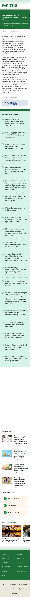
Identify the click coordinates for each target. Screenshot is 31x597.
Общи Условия (22, 584)
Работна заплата (13, 498)
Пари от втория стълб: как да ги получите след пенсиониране (16, 347)
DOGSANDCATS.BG (22, 567)
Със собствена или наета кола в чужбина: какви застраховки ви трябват (15, 158)
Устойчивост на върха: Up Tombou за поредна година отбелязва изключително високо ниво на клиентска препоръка (15, 185)
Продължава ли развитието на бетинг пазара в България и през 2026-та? (16, 312)
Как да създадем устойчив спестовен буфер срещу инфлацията (15, 135)
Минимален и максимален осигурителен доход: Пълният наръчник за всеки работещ (16, 232)
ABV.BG (4, 554)
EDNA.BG (19, 554)
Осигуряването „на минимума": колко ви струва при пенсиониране (16, 219)
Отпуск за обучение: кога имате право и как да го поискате (15, 324)
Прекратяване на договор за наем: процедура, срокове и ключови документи (16, 335)
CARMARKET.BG (6, 567)
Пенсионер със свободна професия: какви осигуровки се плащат (15, 146)
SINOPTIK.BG (20, 558)
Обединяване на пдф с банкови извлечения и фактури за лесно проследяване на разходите (16, 257)
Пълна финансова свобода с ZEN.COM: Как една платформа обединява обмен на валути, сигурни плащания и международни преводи (16, 298)
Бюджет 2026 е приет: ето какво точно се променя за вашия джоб (16, 199)
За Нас (5, 584)
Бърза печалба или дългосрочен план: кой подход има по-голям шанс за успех (15, 122)
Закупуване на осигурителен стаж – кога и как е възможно (16, 245)
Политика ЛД (7, 589)
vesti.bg (12, 523)
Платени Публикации (20, 589)
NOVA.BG (4, 575)
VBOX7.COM (5, 558)
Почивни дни (12, 505)
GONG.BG (5, 563)
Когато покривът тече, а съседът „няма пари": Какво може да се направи (16, 358)
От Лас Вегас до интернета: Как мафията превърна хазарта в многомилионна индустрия (16, 271)
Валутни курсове (13, 512)
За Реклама (12, 584)
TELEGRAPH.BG (21, 571)
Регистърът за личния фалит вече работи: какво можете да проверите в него (15, 170)
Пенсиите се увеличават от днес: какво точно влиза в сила (16, 283)
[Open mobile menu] (26, 6)
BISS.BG (4, 571)
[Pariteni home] (9, 6)
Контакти (15, 593)
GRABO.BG (20, 563)
